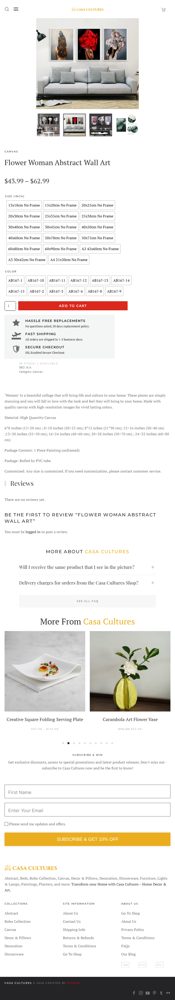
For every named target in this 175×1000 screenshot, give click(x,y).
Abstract (11, 913)
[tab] (48, 125)
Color (11, 271)
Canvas (11, 151)
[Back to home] (87, 9)
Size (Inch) (15, 196)
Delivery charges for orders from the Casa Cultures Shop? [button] (78, 583)
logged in (33, 531)
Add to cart (73, 306)
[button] (7, 9)
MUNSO (73, 983)
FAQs (125, 945)
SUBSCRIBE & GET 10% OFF (87, 839)
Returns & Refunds (78, 937)
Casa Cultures (18, 983)
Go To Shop (72, 954)
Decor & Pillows (18, 937)
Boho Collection (18, 921)
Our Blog (128, 954)
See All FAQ (87, 601)
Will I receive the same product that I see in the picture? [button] (76, 567)
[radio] (24, 205)
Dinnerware (14, 954)
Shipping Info (74, 929)
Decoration (14, 945)
